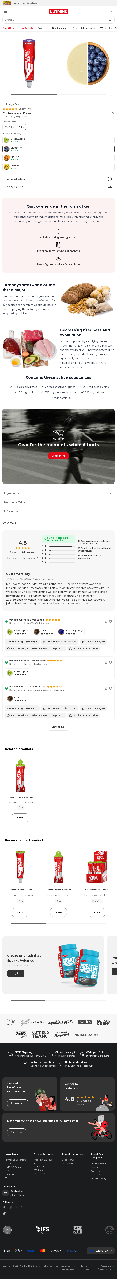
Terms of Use (85, 1267)
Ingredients (11, 493)
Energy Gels (12, 104)
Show (20, 817)
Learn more (58, 455)
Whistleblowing (98, 1178)
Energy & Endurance (84, 28)
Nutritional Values (15, 179)
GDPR (8, 1163)
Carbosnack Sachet (20, 797)
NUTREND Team (13, 1167)
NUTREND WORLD (100, 1163)
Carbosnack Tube (20, 889)
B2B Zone (38, 1170)
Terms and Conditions (15, 1160)
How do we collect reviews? (22, 558)
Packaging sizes (14, 186)
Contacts (95, 1171)
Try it (16, 973)
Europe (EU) (101, 1250)
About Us (95, 1167)
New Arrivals (26, 28)
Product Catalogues (43, 1160)
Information (11, 511)
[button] (111, 95)
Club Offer (8, 28)
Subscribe (16, 1132)
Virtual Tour (96, 1174)
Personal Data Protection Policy (106, 1267)
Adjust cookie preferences (68, 1267)
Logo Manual (68, 1160)
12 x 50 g (9, 127)
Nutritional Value (14, 502)
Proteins (42, 28)
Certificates (39, 1173)
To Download (68, 1163)
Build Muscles (60, 28)
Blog (7, 1170)
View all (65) (58, 727)
